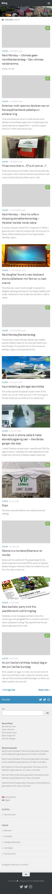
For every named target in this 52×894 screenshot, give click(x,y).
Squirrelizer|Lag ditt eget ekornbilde (23, 386)
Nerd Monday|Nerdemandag (18, 334)
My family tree (10, 814)
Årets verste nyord (9, 732)
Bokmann (8, 830)
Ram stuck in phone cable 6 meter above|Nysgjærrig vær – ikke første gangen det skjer (22, 439)
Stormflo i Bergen (9, 738)
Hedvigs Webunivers (12, 842)
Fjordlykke (8, 836)
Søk (3, 709)
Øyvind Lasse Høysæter (11, 751)
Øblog (4, 3)
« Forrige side (8, 689)
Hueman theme (38, 881)
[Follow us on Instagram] (48, 699)
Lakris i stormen (8, 729)
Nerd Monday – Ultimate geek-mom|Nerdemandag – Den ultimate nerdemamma (22, 59)
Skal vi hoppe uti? (8, 735)
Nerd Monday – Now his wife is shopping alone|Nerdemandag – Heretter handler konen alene (21, 218)
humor (5, 51)
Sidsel (4, 783)
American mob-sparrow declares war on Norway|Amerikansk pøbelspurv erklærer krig (25, 110)
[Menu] (49, 3)
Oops (5, 505)
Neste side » (44, 689)
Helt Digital (8, 848)
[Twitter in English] (40, 699)
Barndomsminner (9, 726)
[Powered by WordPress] (17, 881)
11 (48, 635)
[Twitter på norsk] (44, 699)
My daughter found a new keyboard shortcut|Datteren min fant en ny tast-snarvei (24, 279)
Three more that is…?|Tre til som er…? (24, 165)
